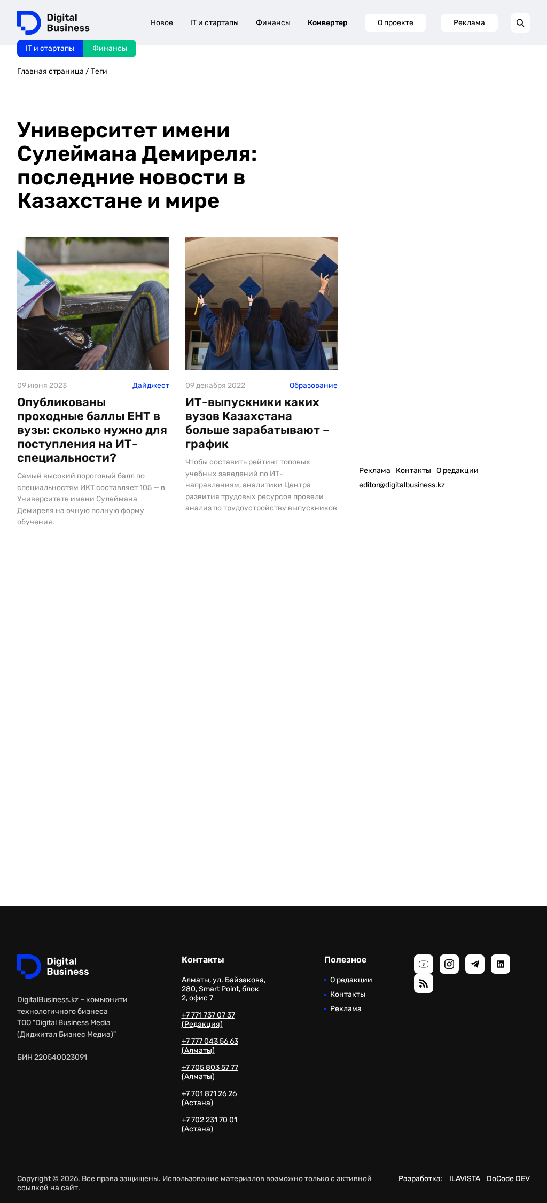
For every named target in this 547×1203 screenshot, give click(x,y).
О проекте (395, 22)
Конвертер (328, 22)
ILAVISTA (464, 1178)
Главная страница (50, 71)
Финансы (109, 48)
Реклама (469, 22)
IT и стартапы (50, 48)
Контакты (413, 470)
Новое (162, 22)
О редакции (457, 470)
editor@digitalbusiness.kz (402, 485)
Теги (99, 71)
